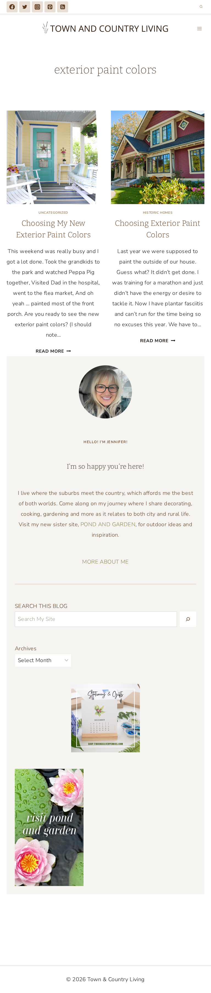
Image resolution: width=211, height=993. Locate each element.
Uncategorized (53, 212)
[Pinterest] (50, 6)
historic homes (158, 212)
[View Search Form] (201, 7)
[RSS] (62, 6)
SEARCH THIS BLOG (41, 606)
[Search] (188, 619)
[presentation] (53, 157)
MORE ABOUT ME (105, 562)
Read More (53, 351)
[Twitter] (24, 6)
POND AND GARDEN (107, 524)
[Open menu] (199, 28)
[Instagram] (37, 6)
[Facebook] (12, 6)
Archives (26, 648)
